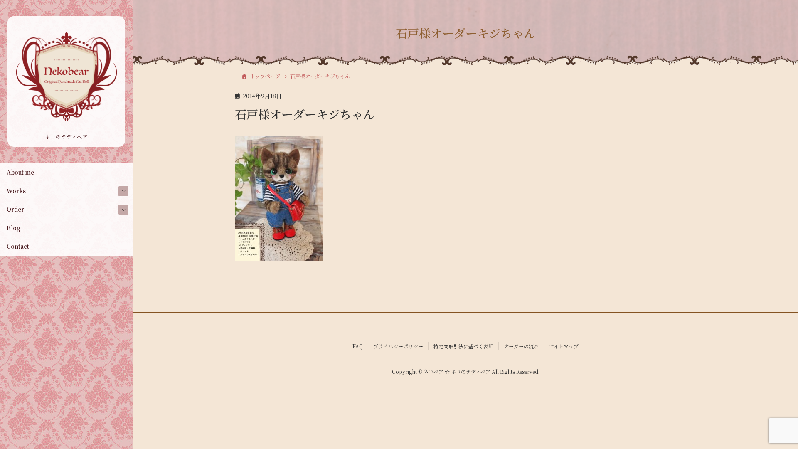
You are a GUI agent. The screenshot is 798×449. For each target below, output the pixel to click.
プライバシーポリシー (398, 346)
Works (16, 191)
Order (15, 209)
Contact (18, 246)
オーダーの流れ (521, 346)
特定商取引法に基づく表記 (463, 346)
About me (20, 172)
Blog (13, 228)
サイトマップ (564, 346)
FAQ (357, 346)
